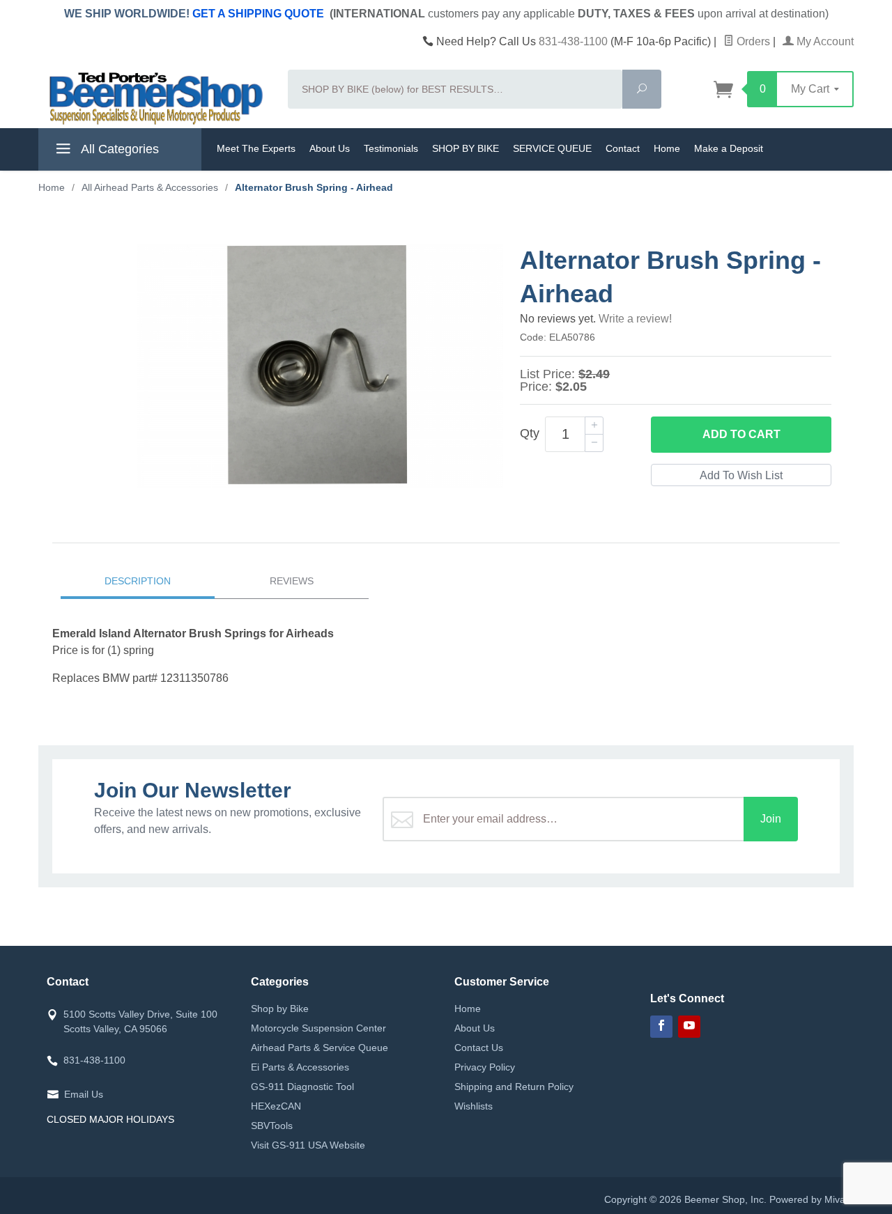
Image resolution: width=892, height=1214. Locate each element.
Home (667, 148)
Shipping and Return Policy (514, 1086)
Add (741, 434)
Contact (623, 148)
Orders (752, 41)
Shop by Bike (280, 1008)
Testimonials (391, 148)
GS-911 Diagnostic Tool (302, 1086)
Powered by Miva (807, 1199)
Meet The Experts (256, 148)
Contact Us (478, 1047)
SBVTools (272, 1125)
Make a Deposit (728, 148)
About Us (329, 148)
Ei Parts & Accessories (300, 1067)
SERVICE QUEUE (552, 148)
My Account (824, 41)
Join (770, 819)
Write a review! (635, 319)
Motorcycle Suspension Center (318, 1028)
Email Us (83, 1094)
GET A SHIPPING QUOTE (258, 14)
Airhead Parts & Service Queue (319, 1047)
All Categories (118, 149)
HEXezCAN (276, 1106)
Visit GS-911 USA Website (308, 1145)
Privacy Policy (484, 1067)
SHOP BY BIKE (465, 148)
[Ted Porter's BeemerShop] (154, 97)
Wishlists (473, 1106)
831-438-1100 (573, 41)
